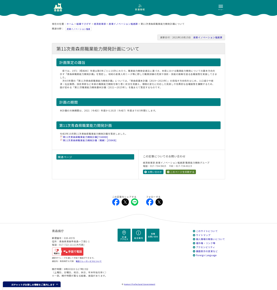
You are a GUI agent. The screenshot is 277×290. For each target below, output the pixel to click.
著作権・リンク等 (205, 243)
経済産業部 (100, 23)
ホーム (70, 23)
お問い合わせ (155, 172)
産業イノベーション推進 (78, 29)
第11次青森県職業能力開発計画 (85, 137)
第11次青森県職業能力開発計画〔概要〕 (89, 140)
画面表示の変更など (207, 251)
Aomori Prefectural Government (139, 284)
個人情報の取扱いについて (210, 239)
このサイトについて (207, 231)
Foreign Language (206, 255)
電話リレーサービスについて (89, 261)
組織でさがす (83, 23)
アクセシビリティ (205, 247)
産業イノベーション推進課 (123, 23)
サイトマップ (203, 235)
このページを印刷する (182, 172)
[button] (32, 284)
